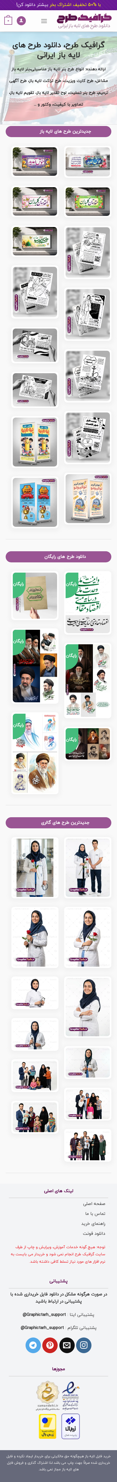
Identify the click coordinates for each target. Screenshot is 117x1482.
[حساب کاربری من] (21, 21)
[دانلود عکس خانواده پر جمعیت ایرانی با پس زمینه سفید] (88, 1104)
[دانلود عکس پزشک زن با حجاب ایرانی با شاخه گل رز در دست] (35, 937)
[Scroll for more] (58, 111)
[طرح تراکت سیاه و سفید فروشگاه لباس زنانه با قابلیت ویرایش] (35, 292)
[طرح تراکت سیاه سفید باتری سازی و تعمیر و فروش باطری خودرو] (88, 252)
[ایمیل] (67, 1345)
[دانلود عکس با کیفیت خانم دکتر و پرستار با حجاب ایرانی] (88, 1007)
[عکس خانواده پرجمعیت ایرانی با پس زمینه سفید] (88, 1145)
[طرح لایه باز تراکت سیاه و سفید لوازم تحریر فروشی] (35, 389)
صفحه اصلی (94, 1204)
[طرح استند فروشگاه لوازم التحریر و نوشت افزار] (88, 498)
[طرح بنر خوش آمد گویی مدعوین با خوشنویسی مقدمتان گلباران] (88, 201)
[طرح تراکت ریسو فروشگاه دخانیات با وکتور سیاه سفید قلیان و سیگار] (88, 376)
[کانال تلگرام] (33, 1345)
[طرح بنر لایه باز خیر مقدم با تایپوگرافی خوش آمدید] (35, 161)
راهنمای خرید (93, 1224)
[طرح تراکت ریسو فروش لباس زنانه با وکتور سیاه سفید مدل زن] (88, 314)
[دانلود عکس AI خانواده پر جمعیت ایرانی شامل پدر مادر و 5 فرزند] (35, 1076)
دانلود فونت (94, 1234)
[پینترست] (50, 1345)
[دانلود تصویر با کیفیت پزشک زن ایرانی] (88, 1063)
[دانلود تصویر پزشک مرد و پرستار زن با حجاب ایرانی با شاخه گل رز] (88, 868)
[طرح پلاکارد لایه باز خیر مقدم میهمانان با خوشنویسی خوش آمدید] (88, 161)
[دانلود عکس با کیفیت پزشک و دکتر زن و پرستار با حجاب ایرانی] (35, 1034)
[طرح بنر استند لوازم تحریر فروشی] (35, 442)
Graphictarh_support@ (44, 1315)
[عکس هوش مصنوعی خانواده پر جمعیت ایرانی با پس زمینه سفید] (35, 1117)
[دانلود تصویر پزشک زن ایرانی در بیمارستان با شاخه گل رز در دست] (35, 868)
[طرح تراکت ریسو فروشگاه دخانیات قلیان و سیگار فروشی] (35, 345)
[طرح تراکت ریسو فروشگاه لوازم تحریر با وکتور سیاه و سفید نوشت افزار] (88, 437)
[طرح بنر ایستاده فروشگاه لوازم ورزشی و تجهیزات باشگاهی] (35, 502)
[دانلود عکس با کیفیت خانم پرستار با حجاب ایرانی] (35, 993)
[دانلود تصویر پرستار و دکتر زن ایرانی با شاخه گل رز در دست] (88, 937)
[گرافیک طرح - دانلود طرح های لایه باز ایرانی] (84, 21)
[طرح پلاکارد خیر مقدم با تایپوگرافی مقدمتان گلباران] (35, 201)
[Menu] (44, 21)
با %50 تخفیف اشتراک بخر (58, 5)
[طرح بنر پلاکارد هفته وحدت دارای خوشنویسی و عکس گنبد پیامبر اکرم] (35, 241)
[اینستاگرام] (83, 1345)
